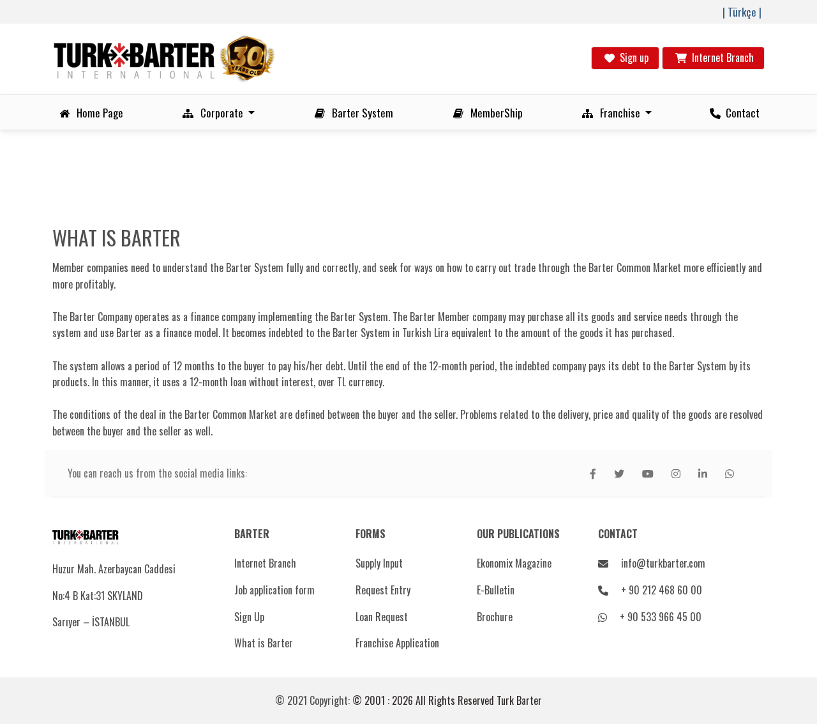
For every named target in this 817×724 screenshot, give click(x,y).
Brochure (495, 616)
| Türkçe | (742, 12)
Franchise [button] (619, 113)
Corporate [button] (220, 113)
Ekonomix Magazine (514, 563)
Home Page (97, 113)
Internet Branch (265, 563)
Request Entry (383, 590)
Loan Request (382, 616)
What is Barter (263, 643)
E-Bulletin (495, 590)
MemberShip (494, 113)
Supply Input (379, 563)
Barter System (360, 113)
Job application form (274, 590)
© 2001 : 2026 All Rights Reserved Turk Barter (447, 700)
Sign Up (249, 616)
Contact (740, 113)
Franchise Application (397, 643)
